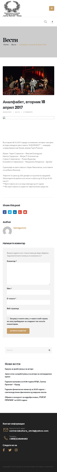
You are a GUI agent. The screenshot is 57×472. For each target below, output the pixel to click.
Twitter (10, 212)
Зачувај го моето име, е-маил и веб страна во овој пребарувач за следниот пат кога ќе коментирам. (27, 321)
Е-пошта (11, 298)
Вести (13, 44)
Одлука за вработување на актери (19, 369)
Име (9, 288)
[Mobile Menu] (51, 8)
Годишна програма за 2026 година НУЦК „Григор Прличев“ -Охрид (25, 383)
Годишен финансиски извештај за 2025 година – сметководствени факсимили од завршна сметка (25, 391)
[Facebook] (52, 22)
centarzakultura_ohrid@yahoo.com (28, 430)
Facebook (5, 212)
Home (5, 44)
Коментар (12, 261)
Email (25, 212)
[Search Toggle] (45, 21)
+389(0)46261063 (18, 438)
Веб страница (13, 308)
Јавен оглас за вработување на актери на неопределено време (28, 375)
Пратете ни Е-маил (17, 428)
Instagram (16, 450)
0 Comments (28, 112)
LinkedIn (15, 212)
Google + (20, 212)
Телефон (12, 436)
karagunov (7, 112)
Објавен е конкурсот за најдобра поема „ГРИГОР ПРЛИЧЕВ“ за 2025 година (25, 398)
